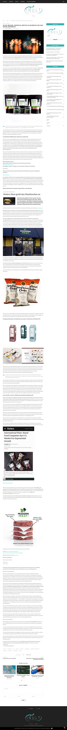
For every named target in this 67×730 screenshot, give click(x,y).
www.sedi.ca (16, 555)
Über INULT (11, 1)
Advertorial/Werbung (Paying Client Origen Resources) (55, 113)
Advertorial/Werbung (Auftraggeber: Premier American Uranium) (55, 93)
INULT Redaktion (8, 28)
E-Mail (48, 35)
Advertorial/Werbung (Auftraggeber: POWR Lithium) (55, 90)
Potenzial (5, 650)
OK (51, 728)
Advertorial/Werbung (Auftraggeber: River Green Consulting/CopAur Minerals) (55, 97)
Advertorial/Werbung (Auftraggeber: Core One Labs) (55, 83)
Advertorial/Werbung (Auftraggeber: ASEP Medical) (55, 80)
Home (3, 20)
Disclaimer (23, 1)
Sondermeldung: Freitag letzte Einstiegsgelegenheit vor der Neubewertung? (9, 676)
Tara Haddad (15, 650)
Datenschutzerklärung (31, 1)
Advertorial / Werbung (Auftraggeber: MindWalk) (55, 73)
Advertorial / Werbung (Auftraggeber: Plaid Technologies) (55, 77)
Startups (7, 23)
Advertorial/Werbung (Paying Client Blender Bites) (55, 106)
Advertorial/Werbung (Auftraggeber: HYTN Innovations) (55, 87)
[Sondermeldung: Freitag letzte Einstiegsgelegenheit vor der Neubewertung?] (9, 669)
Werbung (55, 125)
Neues (7, 20)
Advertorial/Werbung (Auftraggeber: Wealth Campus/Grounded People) (55, 100)
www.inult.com (5, 563)
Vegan (20, 650)
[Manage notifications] (64, 728)
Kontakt (16, 1)
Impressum (31, 723)
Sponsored (10, 650)
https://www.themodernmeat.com (12, 551)
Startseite (5, 1)
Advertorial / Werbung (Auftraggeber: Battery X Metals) (55, 70)
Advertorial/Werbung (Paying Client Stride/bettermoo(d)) (55, 117)
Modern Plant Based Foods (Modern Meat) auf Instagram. (13, 552)
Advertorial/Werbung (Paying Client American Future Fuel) (55, 103)
